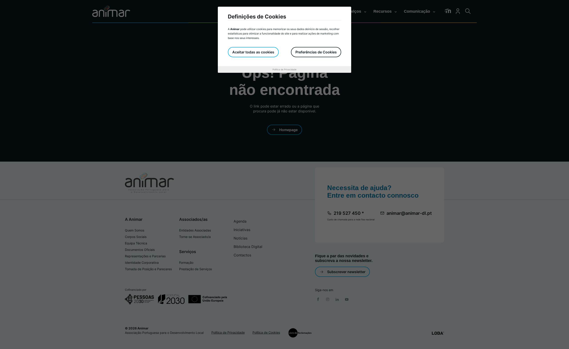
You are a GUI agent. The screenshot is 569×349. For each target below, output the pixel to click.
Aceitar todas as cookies (253, 52)
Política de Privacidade (284, 69)
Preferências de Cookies (316, 52)
